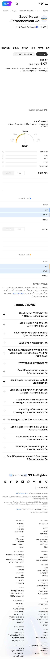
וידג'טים (21, 630)
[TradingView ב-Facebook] (40, 481)
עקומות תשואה (42, 586)
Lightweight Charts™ (16, 635)
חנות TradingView (17, 591)
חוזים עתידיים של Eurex (15, 559)
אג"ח (46, 536)
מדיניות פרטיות (18, 609)
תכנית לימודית (18, 656)
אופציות (45, 588)
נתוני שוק (20, 529)
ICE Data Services (22, 493)
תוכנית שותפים (18, 653)
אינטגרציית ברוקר (17, 651)
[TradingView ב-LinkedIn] (22, 481)
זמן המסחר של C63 (16, 596)
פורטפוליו (44, 583)
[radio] (19, 173)
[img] (19, 27)
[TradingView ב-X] (46, 481)
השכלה (45, 635)
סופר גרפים (43, 523)
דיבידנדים (44, 573)
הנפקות (45, 575)
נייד (46, 601)
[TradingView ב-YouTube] (34, 481)
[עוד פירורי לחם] (38, 11)
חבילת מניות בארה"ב (16, 562)
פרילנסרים (44, 651)
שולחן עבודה (43, 604)
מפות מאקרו (43, 591)
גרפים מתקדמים (18, 638)
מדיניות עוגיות (19, 611)
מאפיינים (20, 523)
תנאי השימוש (18, 293)
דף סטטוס (20, 622)
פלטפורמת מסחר (17, 640)
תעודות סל (44, 534)
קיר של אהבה (43, 614)
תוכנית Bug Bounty (16, 619)
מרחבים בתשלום (41, 653)
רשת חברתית (43, 611)
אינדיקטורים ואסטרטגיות (39, 645)
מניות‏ (46, 531)
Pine (46, 547)
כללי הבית (44, 622)
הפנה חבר (44, 617)
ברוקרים (21, 542)
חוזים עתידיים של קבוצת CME (15, 556)
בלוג (22, 575)
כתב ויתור (20, 606)
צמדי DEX (44, 544)
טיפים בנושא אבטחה (16, 617)
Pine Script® (43, 594)
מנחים (45, 625)
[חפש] (16, 3)
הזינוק (22, 547)
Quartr (19, 509)
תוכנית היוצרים (42, 619)
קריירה (21, 580)
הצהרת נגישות (19, 614)
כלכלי (46, 567)
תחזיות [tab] (25, 48)
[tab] (42, 54)
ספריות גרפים (19, 632)
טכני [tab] (33, 48)
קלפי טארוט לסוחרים (16, 593)
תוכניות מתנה (19, 531)
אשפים (45, 648)
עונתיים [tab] (15, 48)
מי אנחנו (21, 570)
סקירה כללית (19, 539)
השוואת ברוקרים (18, 544)
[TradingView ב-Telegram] (16, 481)
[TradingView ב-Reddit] (5, 481)
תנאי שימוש (20, 603)
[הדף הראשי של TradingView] (41, 4)
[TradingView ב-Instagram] (28, 481)
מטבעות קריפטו (42, 539)
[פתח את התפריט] (46, 3)
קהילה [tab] (40, 48)
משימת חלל (19, 572)
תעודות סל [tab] (5, 48)
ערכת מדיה (20, 583)
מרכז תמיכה (19, 578)
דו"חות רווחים (43, 570)
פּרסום (21, 648)
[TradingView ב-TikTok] (11, 481)
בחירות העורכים (42, 638)
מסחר (45, 632)
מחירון (21, 526)
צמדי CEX (44, 542)
